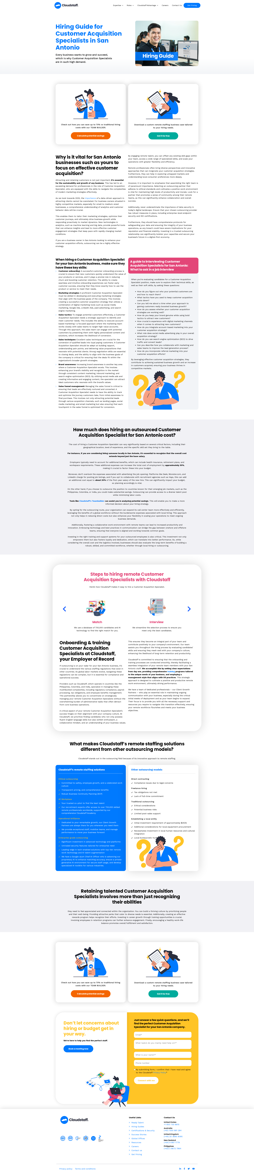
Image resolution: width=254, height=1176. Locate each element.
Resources (136, 1142)
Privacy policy (65, 1169)
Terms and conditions (85, 1169)
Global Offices (138, 1138)
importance (90, 198)
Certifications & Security (143, 1130)
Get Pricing (136, 1154)
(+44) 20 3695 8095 (173, 1136)
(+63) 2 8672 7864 (172, 1148)
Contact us (136, 1150)
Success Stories (138, 1134)
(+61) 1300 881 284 (172, 1130)
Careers (135, 1146)
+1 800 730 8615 (171, 1124)
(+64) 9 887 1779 (172, 1142)
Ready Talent (137, 1122)
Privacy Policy (159, 1072)
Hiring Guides (137, 1126)
